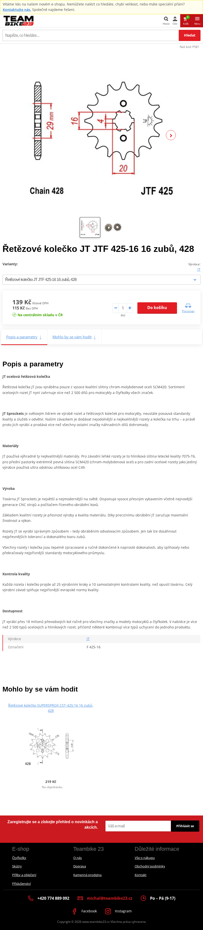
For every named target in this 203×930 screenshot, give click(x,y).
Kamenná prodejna (87, 875)
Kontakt (141, 875)
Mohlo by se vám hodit (72, 336)
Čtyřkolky (19, 857)
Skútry (17, 866)
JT (199, 269)
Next (171, 135)
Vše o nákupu (145, 857)
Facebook (88, 911)
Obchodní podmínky (150, 866)
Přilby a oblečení (24, 875)
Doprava (79, 866)
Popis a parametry (21, 336)
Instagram (123, 911)
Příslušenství (21, 883)
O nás (77, 857)
